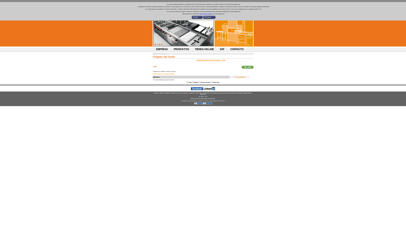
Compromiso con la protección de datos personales (216, 93)
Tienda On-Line (204, 49)
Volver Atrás (216, 82)
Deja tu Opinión (240, 77)
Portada (155, 53)
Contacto (237, 49)
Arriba (190, 82)
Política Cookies (247, 93)
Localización (191, 93)
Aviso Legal (199, 93)
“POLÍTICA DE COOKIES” (205, 13)
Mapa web (203, 94)
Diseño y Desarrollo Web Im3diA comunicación (203, 98)
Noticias (162, 93)
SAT (222, 49)
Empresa (162, 49)
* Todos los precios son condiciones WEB (163, 73)
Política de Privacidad (236, 93)
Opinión (196, 82)
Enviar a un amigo (205, 82)
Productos (181, 49)
